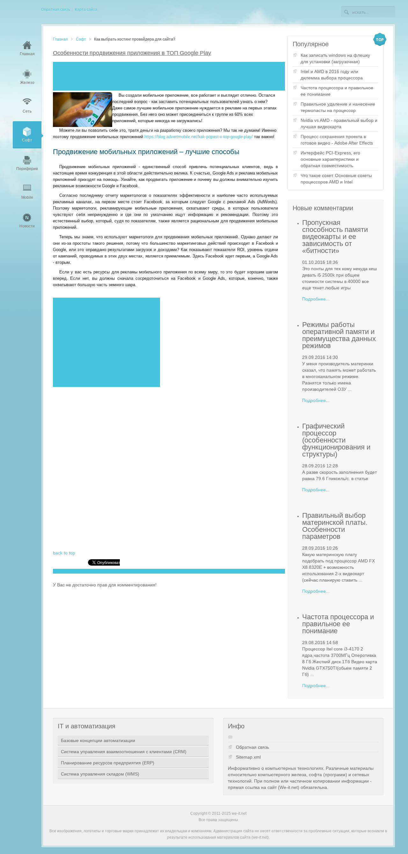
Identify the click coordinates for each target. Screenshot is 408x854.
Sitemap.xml (248, 757)
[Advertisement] (169, 76)
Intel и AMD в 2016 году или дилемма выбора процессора (332, 74)
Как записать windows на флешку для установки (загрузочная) (335, 58)
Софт (81, 39)
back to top (64, 552)
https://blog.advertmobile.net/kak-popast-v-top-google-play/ (198, 136)
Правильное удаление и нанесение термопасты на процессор (338, 107)
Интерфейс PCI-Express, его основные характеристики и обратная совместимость (330, 159)
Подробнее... (316, 298)
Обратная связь (252, 747)
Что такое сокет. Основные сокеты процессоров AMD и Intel (336, 178)
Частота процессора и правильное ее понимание (337, 91)
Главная (60, 39)
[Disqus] (165, 468)
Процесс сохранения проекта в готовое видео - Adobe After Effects (337, 139)
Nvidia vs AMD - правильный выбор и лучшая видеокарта (339, 123)
